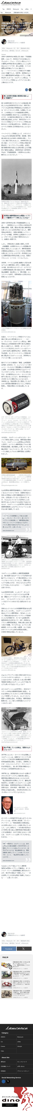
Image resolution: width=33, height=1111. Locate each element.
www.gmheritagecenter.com (9, 485)
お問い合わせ (20, 1066)
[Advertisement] (15, 892)
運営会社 (3, 1061)
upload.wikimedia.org (7, 210)
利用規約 (3, 1071)
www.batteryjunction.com (8, 432)
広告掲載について (5, 1066)
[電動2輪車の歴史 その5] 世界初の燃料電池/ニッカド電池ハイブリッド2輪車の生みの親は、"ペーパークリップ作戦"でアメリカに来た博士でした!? (16, 28)
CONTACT (10, 1105)
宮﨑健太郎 (11, 42)
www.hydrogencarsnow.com (9, 742)
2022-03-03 (11, 41)
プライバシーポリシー (23, 1071)
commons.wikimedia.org (26, 35)
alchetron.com (5, 568)
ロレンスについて (22, 1061)
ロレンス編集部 (20, 42)
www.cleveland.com (8, 530)
